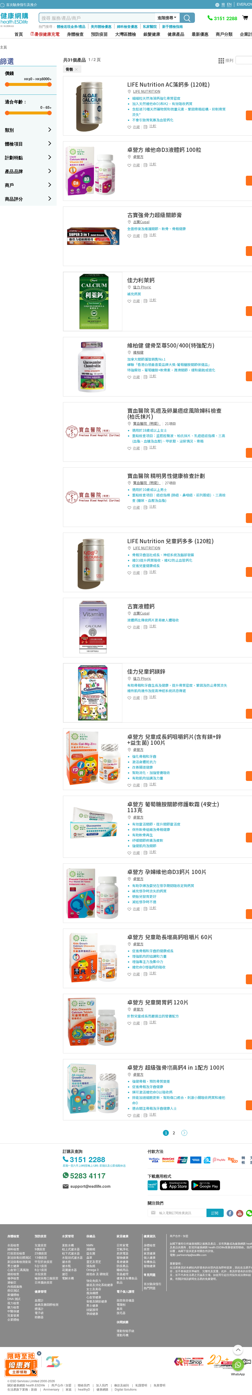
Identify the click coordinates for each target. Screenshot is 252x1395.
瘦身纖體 (92, 1293)
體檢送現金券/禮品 (71, 26)
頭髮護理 (92, 1309)
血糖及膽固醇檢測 (46, 1304)
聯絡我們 (84, 1385)
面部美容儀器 (125, 1300)
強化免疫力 (93, 1280)
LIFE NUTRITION (146, 91)
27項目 (170, 482)
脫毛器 (121, 1313)
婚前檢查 (13, 1274)
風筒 (120, 1308)
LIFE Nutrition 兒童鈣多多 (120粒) (170, 541)
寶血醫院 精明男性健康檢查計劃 (166, 475)
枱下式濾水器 (71, 1253)
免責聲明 (159, 1385)
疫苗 (147, 1249)
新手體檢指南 (172, 26)
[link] (92, 105)
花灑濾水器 (69, 1270)
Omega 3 (92, 1270)
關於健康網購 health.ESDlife (26, 1385)
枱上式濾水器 (71, 1249)
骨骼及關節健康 (96, 1301)
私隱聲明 (141, 1385)
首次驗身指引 (152, 1284)
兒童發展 (13, 1315)
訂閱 (214, 1212)
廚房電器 (122, 1253)
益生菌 (90, 1253)
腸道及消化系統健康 (99, 1285)
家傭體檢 (13, 1294)
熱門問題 (150, 1288)
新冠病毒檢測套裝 (19, 1261)
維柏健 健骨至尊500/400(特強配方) (171, 345)
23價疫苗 (41, 1253)
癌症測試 (13, 1290)
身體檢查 (150, 1245)
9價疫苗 (40, 1249)
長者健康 (122, 1261)
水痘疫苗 (41, 1274)
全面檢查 (13, 1245)
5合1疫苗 (41, 1266)
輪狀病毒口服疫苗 (46, 1278)
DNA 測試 (13, 1299)
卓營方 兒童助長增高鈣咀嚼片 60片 (170, 937)
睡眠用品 (122, 1270)
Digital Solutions (126, 1389)
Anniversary (51, 1389)
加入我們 (102, 1385)
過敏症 (11, 1282)
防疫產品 (122, 1266)
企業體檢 (13, 1319)
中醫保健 (13, 1311)
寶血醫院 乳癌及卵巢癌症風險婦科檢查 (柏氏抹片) (174, 413)
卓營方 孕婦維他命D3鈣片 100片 (167, 871)
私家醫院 (150, 26)
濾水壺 (66, 1261)
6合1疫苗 (41, 1270)
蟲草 (89, 1257)
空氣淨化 (122, 1249)
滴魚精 (90, 1266)
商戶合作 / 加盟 (61, 1385)
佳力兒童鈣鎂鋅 (146, 671)
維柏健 (138, 352)
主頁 (3, 47)
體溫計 (39, 1308)
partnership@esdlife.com (191, 1255)
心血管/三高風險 (18, 1270)
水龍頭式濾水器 (72, 1257)
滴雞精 (90, 1249)
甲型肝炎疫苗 (43, 1261)
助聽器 (39, 1317)
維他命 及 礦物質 (97, 1274)
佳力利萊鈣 (141, 280)
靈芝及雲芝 (93, 1261)
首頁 (19, 34)
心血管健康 (93, 1297)
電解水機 (68, 1278)
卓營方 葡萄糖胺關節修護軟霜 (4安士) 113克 (173, 807)
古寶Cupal (141, 221)
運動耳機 (122, 1335)
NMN (89, 1245)
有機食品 (150, 1261)
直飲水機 (68, 1245)
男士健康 (13, 1266)
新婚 (34, 1389)
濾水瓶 (66, 1266)
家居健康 (150, 1253)
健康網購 (102, 1389)
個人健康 (150, 1257)
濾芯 (65, 1274)
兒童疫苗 (41, 1245)
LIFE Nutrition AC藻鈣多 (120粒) (168, 84)
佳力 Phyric (142, 287)
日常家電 (122, 1245)
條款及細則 (121, 1385)
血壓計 (39, 1300)
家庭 (69, 1389)
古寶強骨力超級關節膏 (154, 215)
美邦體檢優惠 (101, 26)
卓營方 (138, 156)
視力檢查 (13, 1303)
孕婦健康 (92, 1313)
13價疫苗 (41, 1257)
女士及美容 (93, 1289)
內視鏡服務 (14, 1286)
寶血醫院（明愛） (147, 423)
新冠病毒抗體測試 (19, 1257)
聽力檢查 (13, 1307)
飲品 (120, 1282)
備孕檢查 (13, 1278)
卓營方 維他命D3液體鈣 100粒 (164, 149)
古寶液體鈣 (141, 606)
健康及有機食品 (127, 1278)
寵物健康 (122, 1257)
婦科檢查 (13, 1249)
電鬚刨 (121, 1304)
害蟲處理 (122, 1274)
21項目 (170, 423)
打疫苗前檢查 (16, 1253)
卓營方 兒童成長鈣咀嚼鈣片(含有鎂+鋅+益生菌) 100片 (174, 739)
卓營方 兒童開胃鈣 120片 (158, 1002)
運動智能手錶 (125, 1331)
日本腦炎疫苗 (43, 1282)
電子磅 (39, 1313)
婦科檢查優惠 (127, 26)
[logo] (14, 27)
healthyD (84, 1389)
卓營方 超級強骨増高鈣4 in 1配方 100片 (176, 1067)
